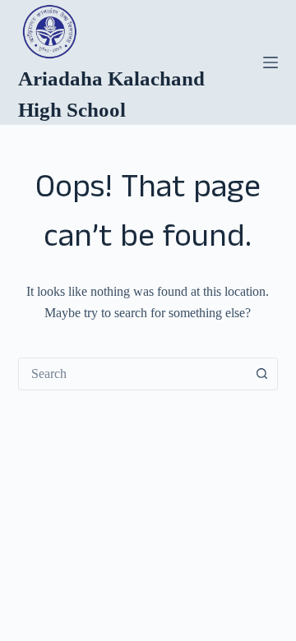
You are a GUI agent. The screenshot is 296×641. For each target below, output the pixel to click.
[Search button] (261, 374)
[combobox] (133, 373)
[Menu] (270, 62)
